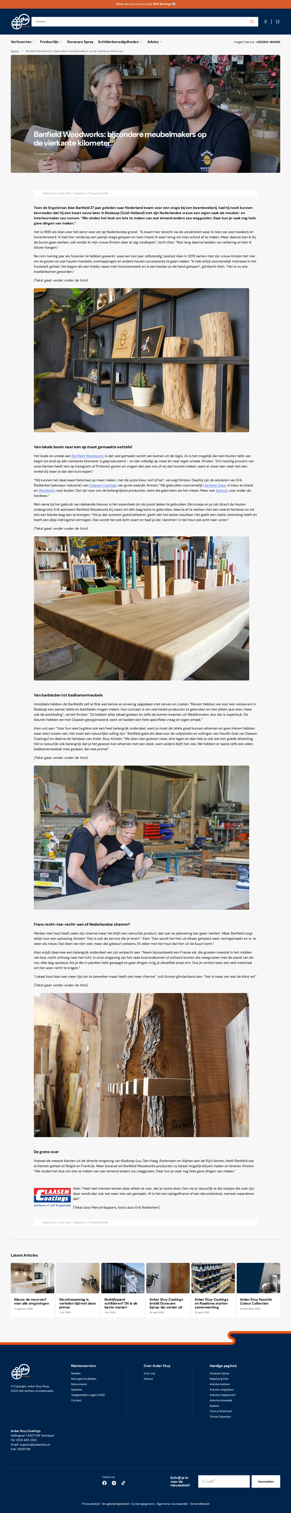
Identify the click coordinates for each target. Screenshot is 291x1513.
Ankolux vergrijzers (222, 1389)
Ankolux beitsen (220, 1384)
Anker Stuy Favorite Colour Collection (256, 1301)
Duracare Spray (219, 1373)
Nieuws (148, 1379)
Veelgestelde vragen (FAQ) (88, 1395)
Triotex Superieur (220, 1416)
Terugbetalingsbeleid (115, 1504)
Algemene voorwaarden (172, 1504)
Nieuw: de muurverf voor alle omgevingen (31, 1301)
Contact (76, 1400)
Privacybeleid (91, 1504)
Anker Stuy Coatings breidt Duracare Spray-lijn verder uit (166, 1303)
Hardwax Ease (215, 485)
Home (15, 51)
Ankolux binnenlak (221, 1400)
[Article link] (32, 1290)
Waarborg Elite (219, 1379)
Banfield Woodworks (88, 456)
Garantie (76, 1389)
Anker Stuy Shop (38, 1386)
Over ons (149, 1373)
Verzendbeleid (199, 1504)
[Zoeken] (252, 21)
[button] (265, 21)
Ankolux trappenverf (222, 1395)
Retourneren (79, 1384)
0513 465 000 (26, 1440)
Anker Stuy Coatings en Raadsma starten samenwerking (211, 1303)
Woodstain (47, 490)
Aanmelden (266, 1481)
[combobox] (144, 22)
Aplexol (221, 490)
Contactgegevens (143, 1504)
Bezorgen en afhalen (83, 1379)
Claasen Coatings (103, 485)
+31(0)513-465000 (267, 42)
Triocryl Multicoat (221, 1411)
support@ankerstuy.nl (35, 1444)
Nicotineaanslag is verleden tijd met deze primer (77, 1303)
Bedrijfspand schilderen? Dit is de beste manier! (120, 1303)
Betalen (76, 1373)
